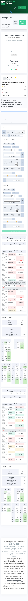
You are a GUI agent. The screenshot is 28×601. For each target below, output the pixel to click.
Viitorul (20, 407)
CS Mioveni (21, 262)
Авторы (12, 551)
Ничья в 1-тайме (18, 169)
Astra (21, 412)
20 (9, 135)
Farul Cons (21, 294)
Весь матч (4, 131)
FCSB (21, 299)
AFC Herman (10, 420)
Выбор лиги (15, 146)
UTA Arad (10, 275)
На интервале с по (18, 131)
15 (6, 135)
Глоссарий (9, 550)
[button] (15, 7)
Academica (10, 254)
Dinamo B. (10, 259)
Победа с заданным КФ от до (17, 161)
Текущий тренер (7, 172)
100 (18, 135)
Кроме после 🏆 (13, 176)
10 (4, 135)
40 (13, 135)
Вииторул (14, 61)
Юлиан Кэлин (10, 77)
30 (11, 135)
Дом (5, 143)
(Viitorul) (14, 63)
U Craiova (10, 265)
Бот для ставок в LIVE (17, 548)
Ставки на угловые (21, 551)
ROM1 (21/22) (3, 254)
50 (15, 135)
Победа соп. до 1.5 (10, 162)
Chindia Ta (21, 267)
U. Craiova (21, 291)
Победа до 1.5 (5, 162)
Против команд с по (9, 150)
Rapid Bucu (20, 272)
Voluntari (21, 310)
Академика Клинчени (14, 35)
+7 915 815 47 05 (19, 581)
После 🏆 (6, 176)
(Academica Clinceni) (14, 37)
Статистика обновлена (14, 231)
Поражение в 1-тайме (12, 169)
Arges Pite (10, 302)
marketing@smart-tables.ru (14, 580)
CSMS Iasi (10, 425)
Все (13, 143)
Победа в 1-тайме (6, 169)
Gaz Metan (10, 256)
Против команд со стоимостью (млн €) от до (15, 179)
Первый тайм (8, 131)
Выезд (9, 143)
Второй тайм (12, 131)
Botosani (21, 254)
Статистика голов (9, 553)
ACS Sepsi (10, 270)
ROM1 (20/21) (3, 407)
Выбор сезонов (6, 146)
